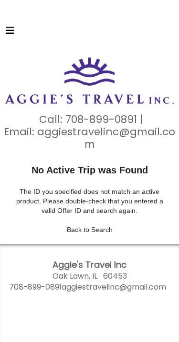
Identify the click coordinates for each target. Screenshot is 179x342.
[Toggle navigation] (10, 32)
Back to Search (90, 229)
